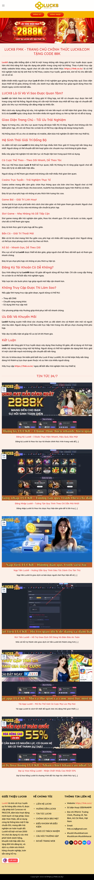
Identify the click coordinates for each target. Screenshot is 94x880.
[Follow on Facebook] (67, 842)
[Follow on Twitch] (89, 842)
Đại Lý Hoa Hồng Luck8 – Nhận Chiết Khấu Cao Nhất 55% (47, 770)
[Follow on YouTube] (80, 842)
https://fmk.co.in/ (84, 803)
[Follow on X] (71, 842)
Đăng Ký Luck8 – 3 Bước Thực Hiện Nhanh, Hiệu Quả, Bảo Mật (47, 436)
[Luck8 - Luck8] (47, 5)
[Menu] (3, 5)
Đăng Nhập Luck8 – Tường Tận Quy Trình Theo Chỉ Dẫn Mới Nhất (47, 503)
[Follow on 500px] (84, 842)
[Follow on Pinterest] (76, 842)
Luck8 (5, 803)
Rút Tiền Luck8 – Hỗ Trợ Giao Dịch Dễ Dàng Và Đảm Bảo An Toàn (47, 637)
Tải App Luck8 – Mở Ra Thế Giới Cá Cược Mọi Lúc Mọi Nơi (47, 704)
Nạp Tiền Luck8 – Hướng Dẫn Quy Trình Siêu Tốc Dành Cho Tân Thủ (47, 570)
